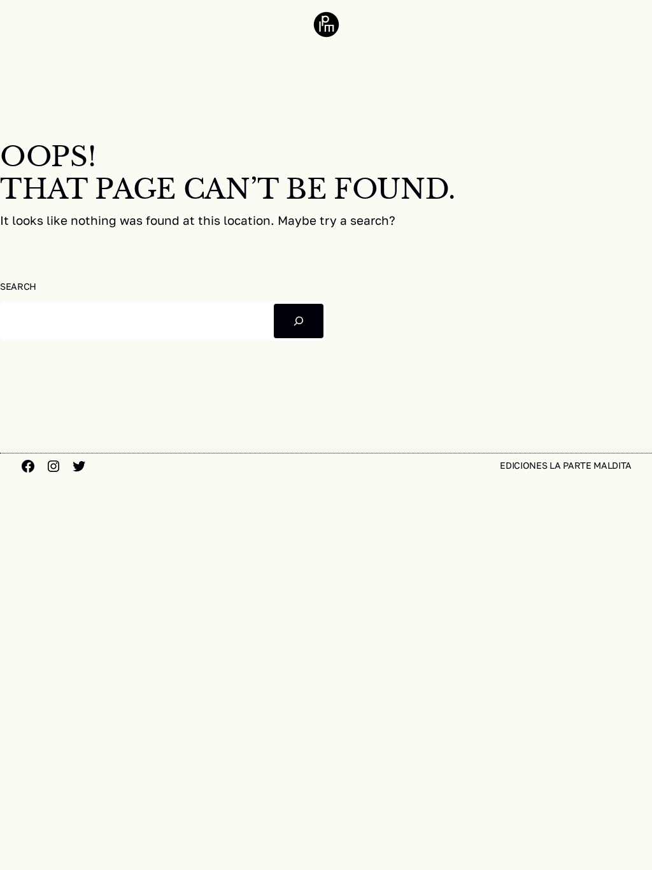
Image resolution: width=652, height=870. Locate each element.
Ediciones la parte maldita (566, 465)
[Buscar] (298, 321)
